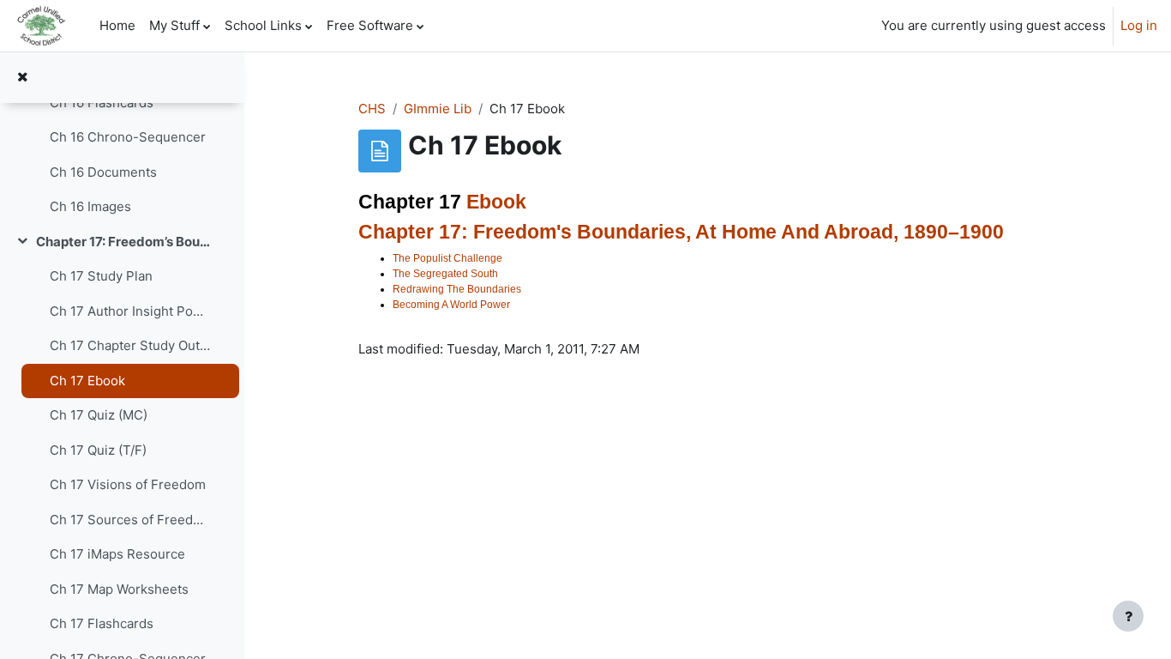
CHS (372, 108)
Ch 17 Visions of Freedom (128, 484)
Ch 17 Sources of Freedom (130, 519)
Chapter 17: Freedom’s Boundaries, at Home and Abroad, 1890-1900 (123, 241)
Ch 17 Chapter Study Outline (130, 345)
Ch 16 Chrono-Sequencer (128, 137)
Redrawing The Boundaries (457, 289)
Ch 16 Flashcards (101, 102)
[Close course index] (22, 78)
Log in (1138, 25)
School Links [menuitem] (263, 25)
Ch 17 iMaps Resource (117, 554)
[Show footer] (1128, 616)
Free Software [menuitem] (370, 25)
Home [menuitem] (117, 25)
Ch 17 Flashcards (101, 623)
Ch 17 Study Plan (101, 276)
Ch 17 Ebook (87, 380)
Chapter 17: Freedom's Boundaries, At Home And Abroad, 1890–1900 (681, 232)
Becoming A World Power (451, 305)
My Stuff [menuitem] (174, 25)
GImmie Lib (437, 108)
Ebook (496, 202)
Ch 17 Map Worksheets (119, 589)
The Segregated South (445, 274)
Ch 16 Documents (103, 172)
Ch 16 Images (90, 206)
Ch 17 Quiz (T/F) (98, 450)
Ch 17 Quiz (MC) (98, 415)
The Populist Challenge (447, 258)
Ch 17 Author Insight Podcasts (130, 311)
